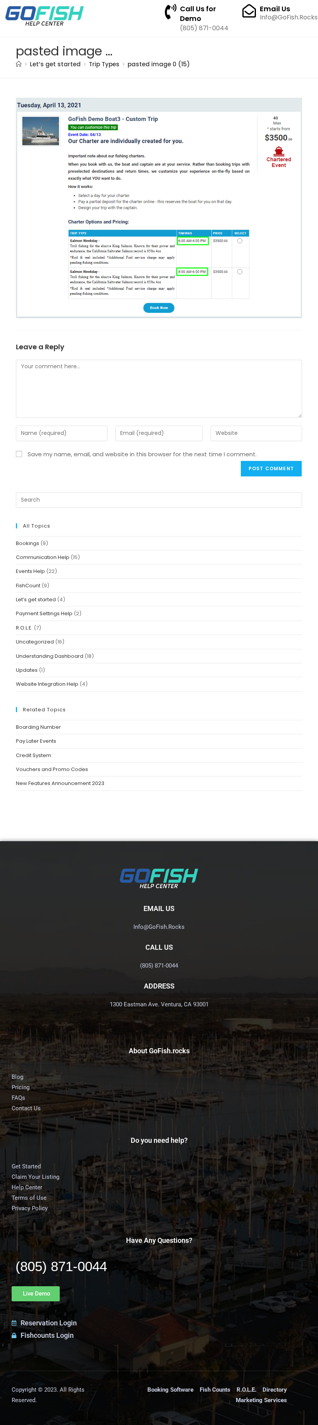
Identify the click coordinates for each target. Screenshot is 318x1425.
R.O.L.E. (24, 627)
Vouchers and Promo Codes (52, 769)
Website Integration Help (47, 684)
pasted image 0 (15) (159, 64)
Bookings (27, 543)
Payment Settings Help (44, 613)
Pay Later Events (36, 741)
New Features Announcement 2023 (60, 783)
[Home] (19, 64)
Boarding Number (38, 727)
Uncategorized (35, 641)
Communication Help (42, 557)
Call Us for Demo (198, 13)
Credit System (33, 755)
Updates (27, 670)
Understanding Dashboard (49, 656)
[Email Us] (249, 10)
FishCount (28, 585)
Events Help (30, 571)
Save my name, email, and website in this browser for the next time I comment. (142, 454)
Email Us (275, 9)
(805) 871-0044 (61, 1266)
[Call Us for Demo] (170, 11)
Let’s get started (36, 599)
